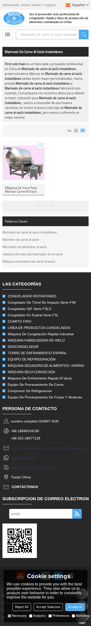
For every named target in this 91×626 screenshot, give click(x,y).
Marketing (83, 615)
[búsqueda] (84, 34)
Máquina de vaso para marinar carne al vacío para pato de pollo (21, 191)
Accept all (75, 607)
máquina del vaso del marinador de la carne (32, 254)
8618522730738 (41, 467)
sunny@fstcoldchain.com (30, 448)
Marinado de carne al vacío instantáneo (29, 232)
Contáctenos (25, 487)
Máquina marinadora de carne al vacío (28, 261)
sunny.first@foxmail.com (68, 448)
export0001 (19, 467)
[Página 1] (38, 205)
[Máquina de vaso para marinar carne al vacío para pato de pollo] (23, 163)
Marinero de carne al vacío (20, 239)
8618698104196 (23, 458)
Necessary (19, 615)
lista (76, 130)
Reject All (21, 607)
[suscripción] (77, 514)
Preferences (60, 615)
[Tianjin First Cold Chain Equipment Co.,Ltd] (13, 18)
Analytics (39, 615)
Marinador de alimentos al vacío (24, 246)
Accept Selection (48, 607)
